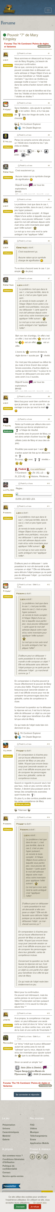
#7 (49, 278)
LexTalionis (8, 490)
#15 (48, 1013)
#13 (48, 744)
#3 (49, 135)
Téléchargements (38, 1135)
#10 (48, 483)
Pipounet (7, 110)
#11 (48, 506)
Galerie (6, 1139)
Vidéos (33, 1128)
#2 (49, 103)
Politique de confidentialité (9, 1167)
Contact (6, 1172)
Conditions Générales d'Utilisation (13, 1161)
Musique (34, 1132)
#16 (48, 1036)
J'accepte (20, 1206)
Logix (5, 60)
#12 (48, 584)
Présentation (8, 1124)
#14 (48, 817)
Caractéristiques (10, 1132)
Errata (33, 1139)
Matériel (6, 1135)
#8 (49, 396)
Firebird (7, 426)
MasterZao (8, 1043)
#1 (49, 53)
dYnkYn (6, 1020)
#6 (49, 241)
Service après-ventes (12, 1176)
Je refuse (35, 1206)
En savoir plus (39, 1202)
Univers (6, 1128)
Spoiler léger (22, 804)
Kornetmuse (8, 172)
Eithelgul (7, 142)
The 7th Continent (22, 43)
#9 (49, 419)
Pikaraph (7, 513)
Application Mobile (39, 1143)
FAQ (32, 1124)
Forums (8, 43)
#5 (49, 199)
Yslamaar (7, 751)
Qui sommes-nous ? (12, 1155)
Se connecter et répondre (27, 1094)
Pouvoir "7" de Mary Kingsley (20, 36)
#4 (49, 165)
